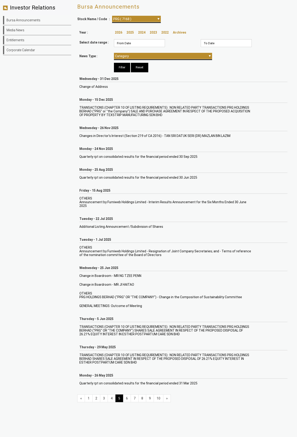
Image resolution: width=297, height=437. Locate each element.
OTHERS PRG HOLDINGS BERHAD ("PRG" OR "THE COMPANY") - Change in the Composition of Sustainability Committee (160, 295)
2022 (165, 32)
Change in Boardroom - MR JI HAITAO (106, 284)
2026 (118, 32)
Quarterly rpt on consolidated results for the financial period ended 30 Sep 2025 (138, 156)
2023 (153, 32)
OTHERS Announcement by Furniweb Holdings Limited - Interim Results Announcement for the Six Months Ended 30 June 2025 (162, 202)
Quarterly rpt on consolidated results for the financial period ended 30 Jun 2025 (138, 177)
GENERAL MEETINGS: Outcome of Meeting (110, 306)
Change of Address (93, 87)
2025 (130, 32)
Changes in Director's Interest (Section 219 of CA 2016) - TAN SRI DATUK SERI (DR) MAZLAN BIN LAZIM (154, 136)
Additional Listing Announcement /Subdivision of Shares (121, 226)
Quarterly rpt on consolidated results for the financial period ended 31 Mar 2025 (138, 383)
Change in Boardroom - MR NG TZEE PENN (110, 276)
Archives (179, 32)
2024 (141, 32)
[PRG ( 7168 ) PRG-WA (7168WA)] (136, 19)
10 (158, 398)
